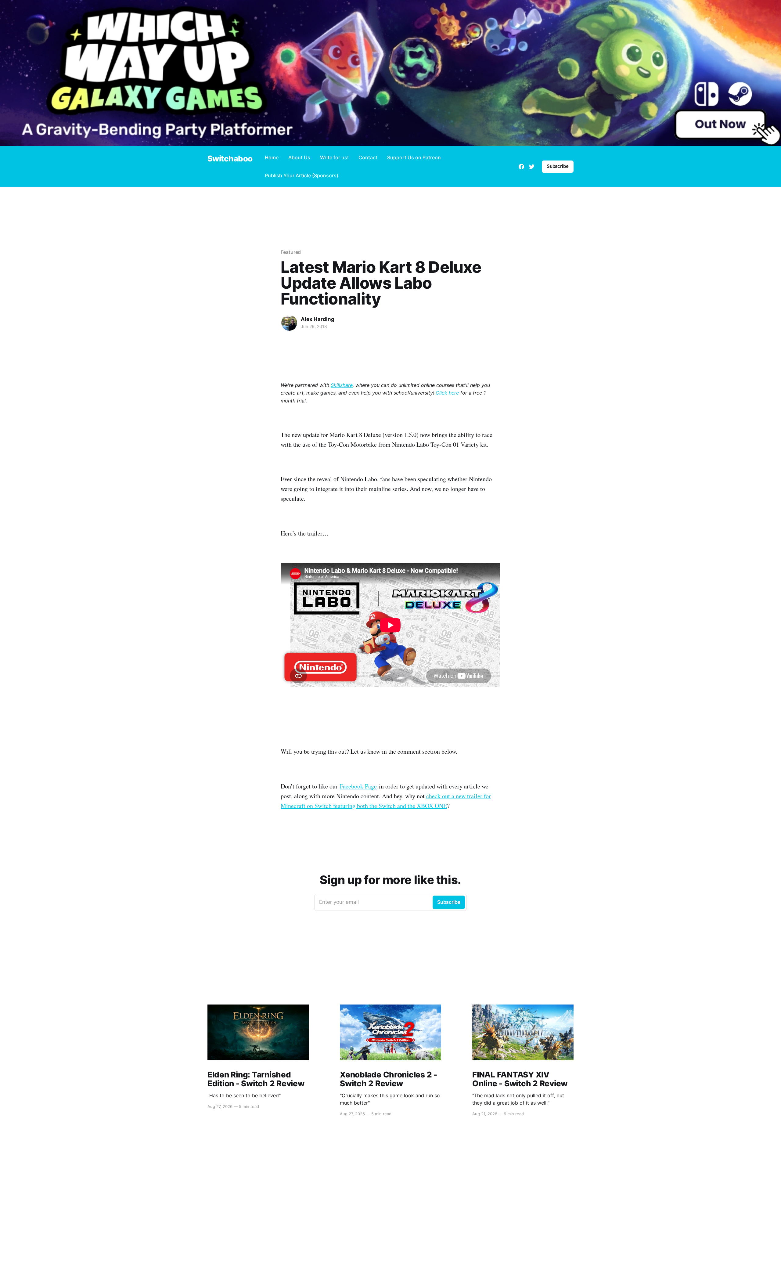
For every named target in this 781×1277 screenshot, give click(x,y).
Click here (447, 393)
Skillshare (342, 385)
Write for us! (334, 157)
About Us (299, 157)
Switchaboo (230, 159)
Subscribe (558, 166)
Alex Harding (317, 319)
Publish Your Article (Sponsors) (301, 175)
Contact (367, 157)
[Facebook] (521, 166)
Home (272, 157)
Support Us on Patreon (414, 157)
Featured (291, 252)
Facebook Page (358, 786)
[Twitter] (531, 166)
